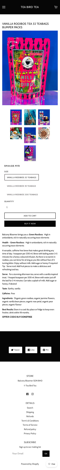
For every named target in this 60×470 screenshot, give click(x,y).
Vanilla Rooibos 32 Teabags (21, 177)
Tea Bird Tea (30, 7)
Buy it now (30, 223)
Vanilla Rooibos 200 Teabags (22, 194)
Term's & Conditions (30, 420)
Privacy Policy (30, 433)
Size (6, 171)
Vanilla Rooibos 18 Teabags (21, 186)
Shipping (30, 412)
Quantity (8, 201)
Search (30, 408)
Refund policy (30, 429)
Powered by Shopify (30, 464)
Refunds (30, 416)
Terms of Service (30, 425)
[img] (27, 394)
